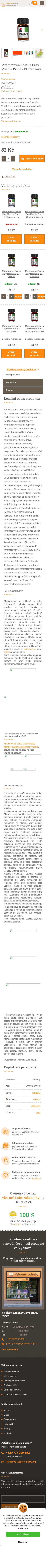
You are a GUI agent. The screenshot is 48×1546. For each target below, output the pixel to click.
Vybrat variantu (11, 239)
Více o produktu (9, 121)
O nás (6, 1415)
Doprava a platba (11, 1371)
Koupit (18, 296)
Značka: (8, 79)
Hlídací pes (10, 176)
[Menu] (42, 3)
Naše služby (9, 1424)
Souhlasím (24, 1534)
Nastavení (22, 1542)
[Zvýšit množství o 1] (13, 158)
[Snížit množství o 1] (4, 158)
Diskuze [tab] (9, 390)
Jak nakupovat (10, 1376)
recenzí (17, 1224)
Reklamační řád (10, 1385)
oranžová (36, 1093)
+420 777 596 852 (15, 1339)
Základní (36, 1099)
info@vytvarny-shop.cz (21, 1461)
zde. (27, 1528)
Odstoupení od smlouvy (14, 1380)
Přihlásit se (10, 1506)
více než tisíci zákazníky (21, 1197)
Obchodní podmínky (12, 1390)
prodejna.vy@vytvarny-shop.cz (21, 1343)
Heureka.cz (36, 1178)
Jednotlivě (35, 1106)
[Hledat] (30, 3)
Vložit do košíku (34, 158)
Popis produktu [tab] (12, 374)
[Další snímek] (42, 30)
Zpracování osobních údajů (15, 1394)
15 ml (38, 1112)
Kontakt (7, 1433)
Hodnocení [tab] (11, 382)
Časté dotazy (10, 1419)
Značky (7, 1428)
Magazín (7, 1410)
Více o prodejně (10, 1349)
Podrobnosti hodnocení (11, 91)
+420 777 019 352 (18, 1452)
